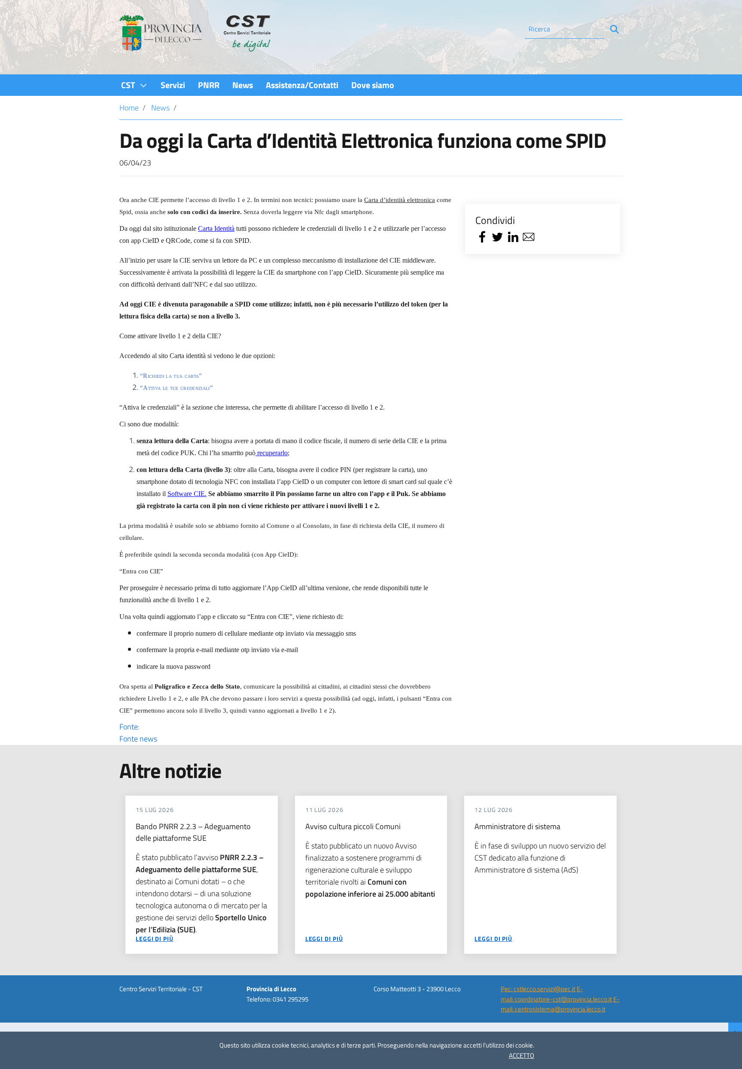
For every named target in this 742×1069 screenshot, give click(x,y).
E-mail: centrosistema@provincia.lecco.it (560, 1004)
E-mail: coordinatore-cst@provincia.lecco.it (556, 994)
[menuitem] (134, 84)
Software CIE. (187, 493)
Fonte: (138, 732)
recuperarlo (271, 452)
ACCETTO (521, 1055)
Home (129, 107)
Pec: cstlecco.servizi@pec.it (538, 989)
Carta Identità (216, 228)
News (160, 107)
